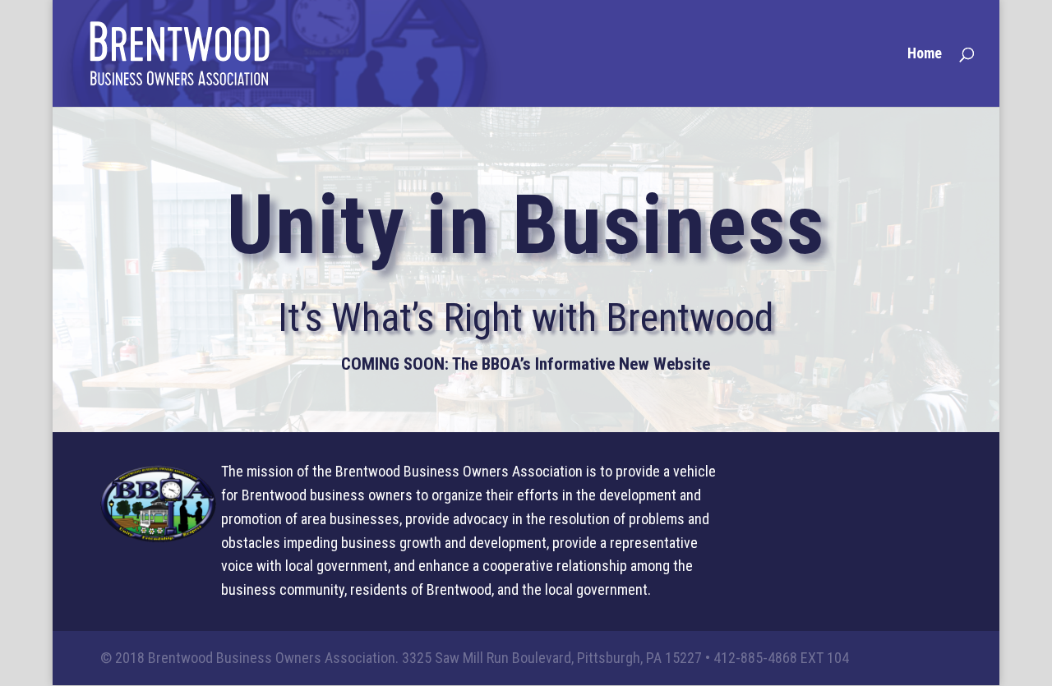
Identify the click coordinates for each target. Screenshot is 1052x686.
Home (924, 55)
